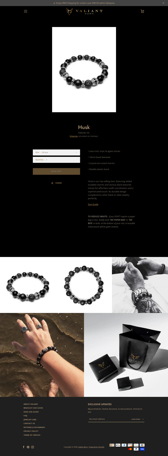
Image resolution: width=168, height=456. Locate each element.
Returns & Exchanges (34, 427)
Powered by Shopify (96, 447)
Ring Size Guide (31, 412)
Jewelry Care (30, 420)
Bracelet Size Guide (33, 408)
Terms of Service (32, 435)
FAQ (25, 416)
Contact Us (29, 423)
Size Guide (93, 204)
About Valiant (31, 404)
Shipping (74, 136)
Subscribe (136, 419)
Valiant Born (83, 447)
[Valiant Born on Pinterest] (28, 446)
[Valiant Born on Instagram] (32, 446)
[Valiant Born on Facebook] (23, 446)
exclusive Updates (100, 404)
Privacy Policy (31, 431)
